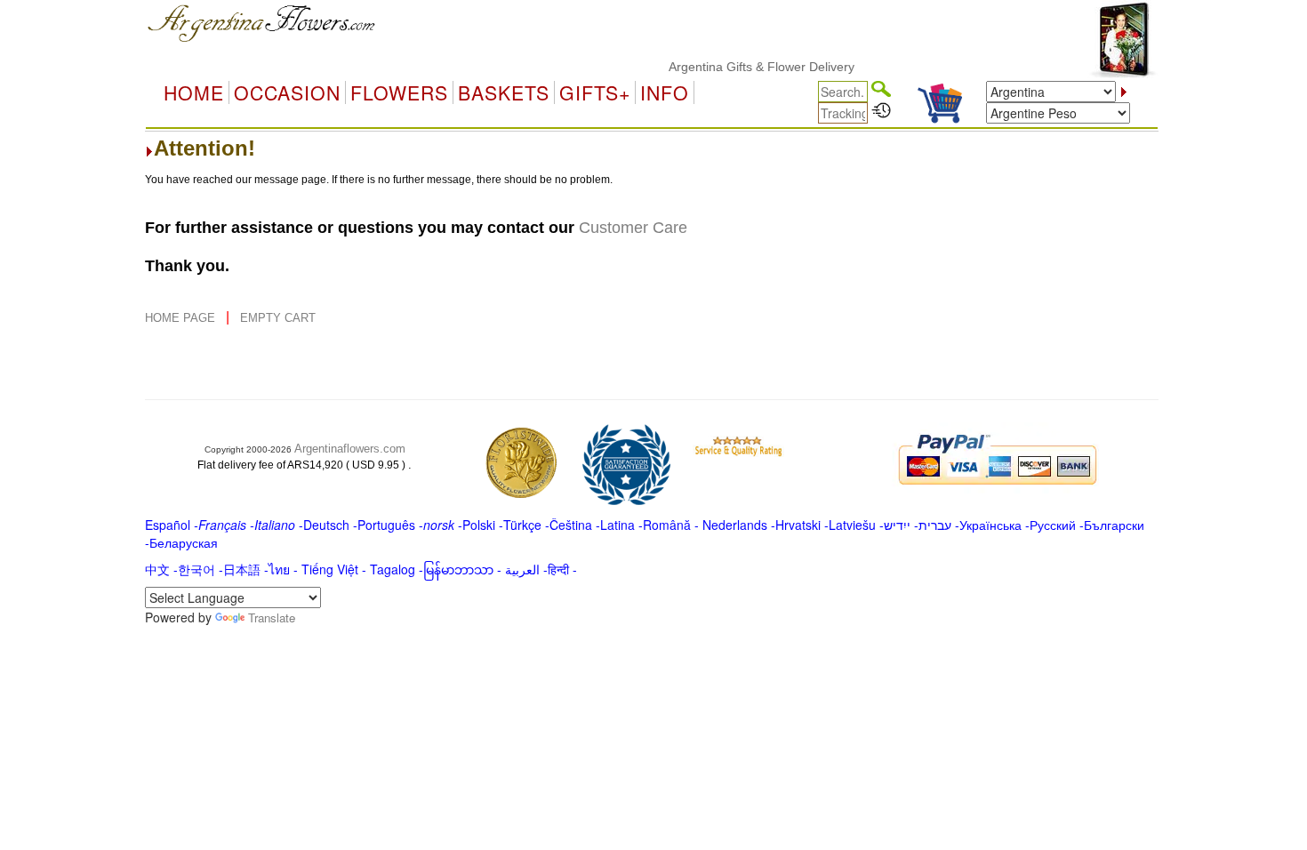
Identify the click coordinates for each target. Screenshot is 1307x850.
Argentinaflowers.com (349, 448)
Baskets (503, 92)
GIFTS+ (594, 92)
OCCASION (287, 92)
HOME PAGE (182, 318)
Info (664, 92)
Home (194, 92)
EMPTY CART (278, 318)
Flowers (399, 92)
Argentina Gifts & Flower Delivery (751, 67)
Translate (271, 617)
